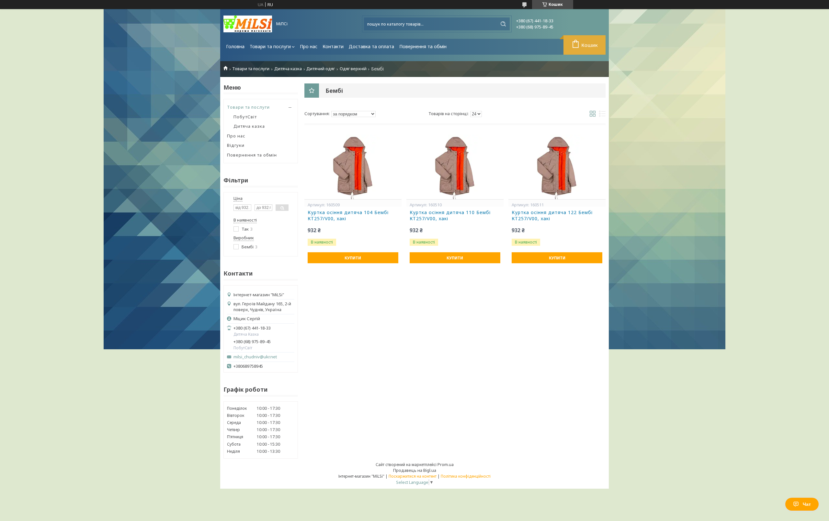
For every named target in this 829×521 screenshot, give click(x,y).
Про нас (308, 46)
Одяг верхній (353, 68)
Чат (807, 504)
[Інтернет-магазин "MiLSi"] (247, 24)
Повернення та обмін (423, 46)
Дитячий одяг (320, 68)
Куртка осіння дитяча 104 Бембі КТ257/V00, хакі (348, 216)
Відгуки (235, 145)
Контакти (333, 46)
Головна (235, 46)
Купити (353, 258)
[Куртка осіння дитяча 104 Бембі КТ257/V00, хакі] (353, 167)
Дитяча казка (288, 68)
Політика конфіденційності (466, 476)
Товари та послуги (270, 46)
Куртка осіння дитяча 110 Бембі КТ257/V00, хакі (450, 216)
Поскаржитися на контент (413, 476)
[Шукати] (503, 23)
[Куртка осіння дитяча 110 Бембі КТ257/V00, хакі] (455, 167)
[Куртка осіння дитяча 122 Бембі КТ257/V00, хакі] (557, 167)
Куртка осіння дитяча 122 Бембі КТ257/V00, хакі (552, 216)
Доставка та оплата (371, 46)
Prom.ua (445, 464)
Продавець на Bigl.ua (414, 470)
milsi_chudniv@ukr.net (255, 357)
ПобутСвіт (245, 117)
